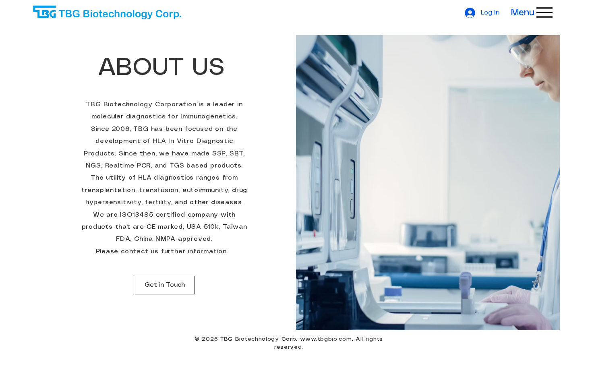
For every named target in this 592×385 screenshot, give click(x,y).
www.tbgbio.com (326, 339)
